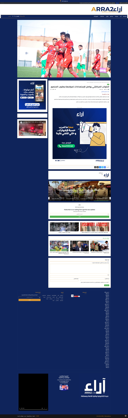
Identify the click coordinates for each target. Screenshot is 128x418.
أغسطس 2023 (106, 346)
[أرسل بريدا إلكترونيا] (104, 89)
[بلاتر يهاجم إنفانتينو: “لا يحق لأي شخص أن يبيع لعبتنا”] (79, 246)
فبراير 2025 (107, 319)
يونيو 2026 (107, 295)
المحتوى (54, 297)
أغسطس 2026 (106, 292)
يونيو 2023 (107, 349)
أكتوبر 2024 (107, 325)
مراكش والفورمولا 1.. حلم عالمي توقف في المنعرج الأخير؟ (100, 252)
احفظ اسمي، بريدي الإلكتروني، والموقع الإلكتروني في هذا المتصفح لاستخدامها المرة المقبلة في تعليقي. (94, 282)
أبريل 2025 (107, 316)
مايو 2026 (107, 296)
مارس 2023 (107, 352)
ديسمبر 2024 (107, 322)
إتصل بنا (19, 416)
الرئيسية (125, 16)
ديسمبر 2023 (107, 340)
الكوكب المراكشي (61, 297)
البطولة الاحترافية (54, 295)
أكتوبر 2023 (107, 343)
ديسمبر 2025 (107, 304)
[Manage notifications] (125, 416)
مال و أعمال (61, 300)
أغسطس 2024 (106, 328)
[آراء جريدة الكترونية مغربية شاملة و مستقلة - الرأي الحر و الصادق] (106, 9)
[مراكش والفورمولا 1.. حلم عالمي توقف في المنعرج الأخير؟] (99, 246)
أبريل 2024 (107, 334)
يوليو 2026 (107, 293)
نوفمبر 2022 (107, 358)
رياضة (105, 82)
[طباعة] (95, 167)
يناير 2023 (107, 355)
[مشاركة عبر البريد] (98, 167)
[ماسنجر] (100, 167)
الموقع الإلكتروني (76, 278)
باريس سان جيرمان (49, 297)
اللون (56, 297)
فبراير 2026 (107, 301)
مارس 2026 (107, 299)
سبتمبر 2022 (107, 361)
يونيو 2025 (107, 313)
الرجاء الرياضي (44, 295)
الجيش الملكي (48, 295)
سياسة (116, 16)
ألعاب (58, 295)
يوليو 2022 (107, 364)
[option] (79, 191)
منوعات (53, 300)
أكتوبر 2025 (107, 307)
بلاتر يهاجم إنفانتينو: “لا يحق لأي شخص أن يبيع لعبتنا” (80, 252)
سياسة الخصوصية (29, 416)
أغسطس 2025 (106, 310)
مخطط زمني (57, 300)
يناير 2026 (107, 302)
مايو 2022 (107, 367)
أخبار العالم (61, 295)
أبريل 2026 (107, 298)
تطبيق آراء (96, 16)
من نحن (25, 416)
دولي (107, 16)
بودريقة (44, 297)
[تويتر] (102, 167)
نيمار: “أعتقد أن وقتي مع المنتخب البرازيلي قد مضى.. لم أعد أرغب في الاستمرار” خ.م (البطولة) (59, 253)
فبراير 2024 (107, 337)
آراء (121, 16)
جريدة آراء (106, 89)
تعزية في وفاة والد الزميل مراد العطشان (79, 190)
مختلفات (102, 16)
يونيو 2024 (107, 331)
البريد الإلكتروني (107, 278)
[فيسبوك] (105, 167)
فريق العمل (22, 416)
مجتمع (111, 16)
